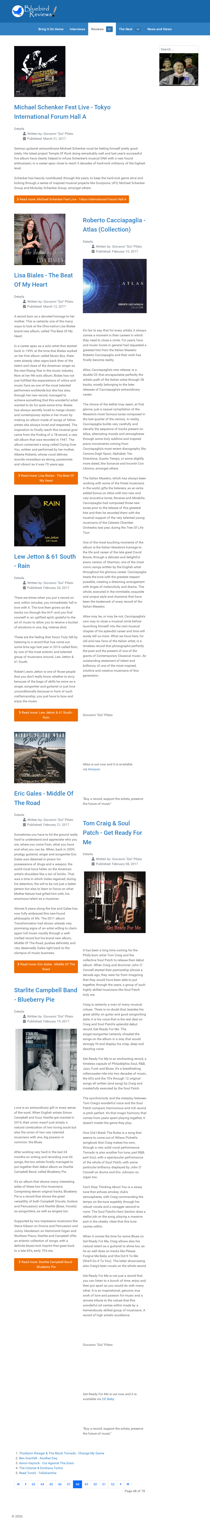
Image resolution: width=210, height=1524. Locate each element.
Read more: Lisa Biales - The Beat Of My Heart (47, 478)
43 (33, 1484)
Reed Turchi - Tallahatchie (37, 1473)
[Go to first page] (18, 1484)
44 (42, 1484)
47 (69, 1484)
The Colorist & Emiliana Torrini (41, 1468)
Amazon (94, 769)
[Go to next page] (120, 1484)
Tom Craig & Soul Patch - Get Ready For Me (112, 833)
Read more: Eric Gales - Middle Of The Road (47, 966)
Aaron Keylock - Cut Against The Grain (46, 1463)
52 (113, 1484)
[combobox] (178, 49)
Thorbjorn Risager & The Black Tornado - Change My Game (61, 1453)
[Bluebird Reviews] (34, 11)
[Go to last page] (128, 1484)
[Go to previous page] (25, 1484)
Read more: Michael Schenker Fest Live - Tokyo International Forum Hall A (72, 199)
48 (77, 1484)
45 (51, 1484)
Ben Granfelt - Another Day (38, 1458)
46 (60, 1484)
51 (104, 1484)
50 (95, 1484)
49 (86, 1484)
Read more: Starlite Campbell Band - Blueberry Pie (47, 1264)
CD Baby (108, 1399)
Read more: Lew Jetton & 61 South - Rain (47, 715)
